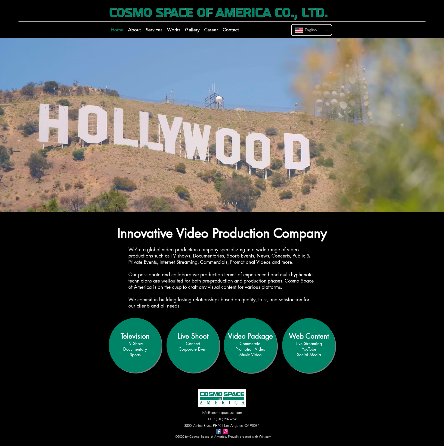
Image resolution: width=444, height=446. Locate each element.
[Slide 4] (220, 203)
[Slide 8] (224, 203)
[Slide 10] (215, 203)
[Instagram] (225, 431)
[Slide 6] (232, 203)
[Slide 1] (207, 203)
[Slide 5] (228, 203)
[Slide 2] (211, 203)
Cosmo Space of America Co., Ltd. (218, 12)
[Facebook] (218, 431)
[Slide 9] (236, 203)
